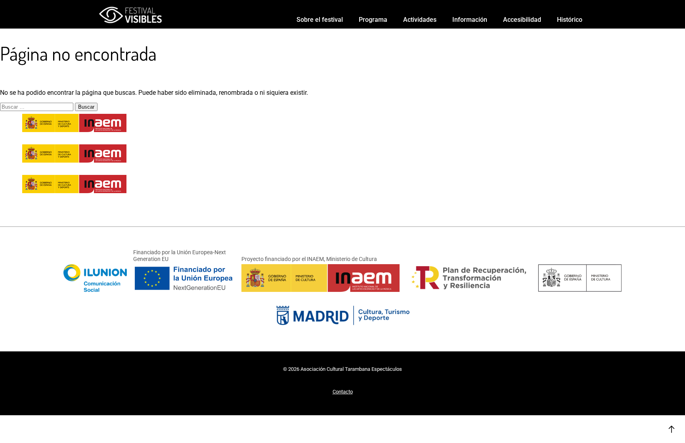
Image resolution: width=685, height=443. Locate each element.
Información (469, 19)
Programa (373, 19)
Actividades (419, 19)
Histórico (569, 19)
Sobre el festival (320, 19)
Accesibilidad (522, 19)
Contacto (343, 392)
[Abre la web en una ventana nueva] (342, 325)
